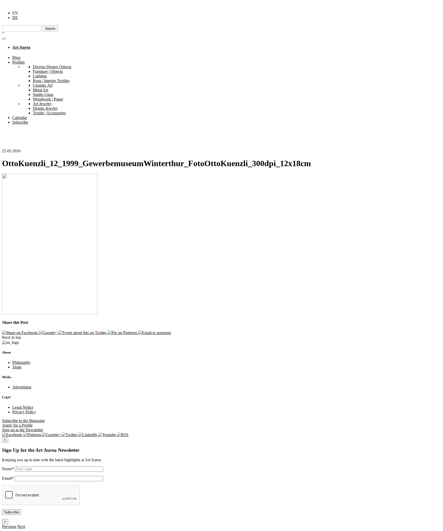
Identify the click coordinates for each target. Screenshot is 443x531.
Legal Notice (22, 407)
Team (16, 367)
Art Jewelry (42, 104)
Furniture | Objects (48, 71)
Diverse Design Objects (52, 67)
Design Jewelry (45, 108)
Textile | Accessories (49, 113)
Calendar (19, 117)
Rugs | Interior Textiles (51, 80)
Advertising (21, 387)
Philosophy (21, 362)
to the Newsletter (22, 430)
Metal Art (40, 90)
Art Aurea (21, 47)
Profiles (18, 62)
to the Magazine (23, 420)
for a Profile (17, 425)
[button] (9, 526)
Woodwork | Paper (48, 99)
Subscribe (20, 122)
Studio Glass (43, 94)
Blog (16, 57)
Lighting (40, 76)
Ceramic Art (43, 85)
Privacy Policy (24, 412)
